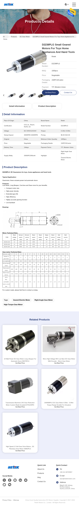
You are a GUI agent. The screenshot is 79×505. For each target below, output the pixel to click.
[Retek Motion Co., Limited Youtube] (26, 480)
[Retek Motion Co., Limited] (8, 4)
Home (5, 36)
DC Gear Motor (25, 36)
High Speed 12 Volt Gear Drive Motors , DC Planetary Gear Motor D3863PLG (20, 448)
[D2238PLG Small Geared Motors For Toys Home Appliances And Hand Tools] (26, 64)
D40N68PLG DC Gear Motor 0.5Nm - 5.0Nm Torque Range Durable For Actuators (58, 404)
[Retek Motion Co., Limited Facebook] (10, 480)
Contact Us (41, 481)
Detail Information (17, 106)
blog (39, 477)
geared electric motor (21, 300)
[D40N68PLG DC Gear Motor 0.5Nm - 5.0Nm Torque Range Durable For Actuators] (59, 385)
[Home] (13, 470)
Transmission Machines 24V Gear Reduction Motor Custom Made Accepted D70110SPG (20, 404)
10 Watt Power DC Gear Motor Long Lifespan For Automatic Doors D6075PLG (20, 360)
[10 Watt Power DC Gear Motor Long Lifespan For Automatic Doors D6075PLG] (20, 341)
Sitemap (16, 500)
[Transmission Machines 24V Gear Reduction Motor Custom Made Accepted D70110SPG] (20, 385)
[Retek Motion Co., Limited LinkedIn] (20, 480)
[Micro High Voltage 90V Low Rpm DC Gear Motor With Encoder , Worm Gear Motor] (59, 341)
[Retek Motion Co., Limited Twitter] (4, 480)
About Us (40, 469)
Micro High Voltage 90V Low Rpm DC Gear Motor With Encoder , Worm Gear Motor (59, 360)
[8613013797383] (4, 484)
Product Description (47, 106)
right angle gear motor (44, 300)
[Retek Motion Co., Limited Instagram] (15, 480)
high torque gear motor (13, 304)
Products (14, 36)
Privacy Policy (6, 500)
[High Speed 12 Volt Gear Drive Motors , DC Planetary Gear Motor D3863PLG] (20, 429)
